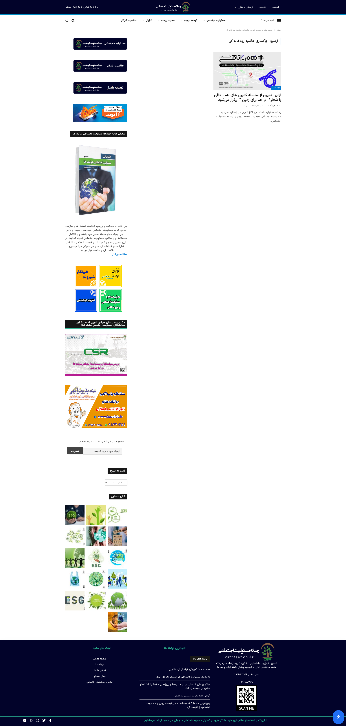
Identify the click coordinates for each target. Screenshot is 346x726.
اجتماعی (275, 7)
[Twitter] (44, 721)
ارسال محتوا (71, 7)
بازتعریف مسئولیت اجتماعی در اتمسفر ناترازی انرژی (183, 677)
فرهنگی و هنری (245, 7)
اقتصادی (262, 7)
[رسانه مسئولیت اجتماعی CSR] (173, 7)
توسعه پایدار (190, 20)
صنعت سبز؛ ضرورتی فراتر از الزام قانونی (189, 669)
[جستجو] (73, 20)
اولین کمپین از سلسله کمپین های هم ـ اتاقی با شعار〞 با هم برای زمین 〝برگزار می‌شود (247, 98)
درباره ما (94, 7)
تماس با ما (83, 7)
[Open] (338, 717)
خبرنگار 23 (271, 105)
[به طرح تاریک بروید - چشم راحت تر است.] (67, 20)
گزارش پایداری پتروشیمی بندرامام (192, 696)
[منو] (279, 20)
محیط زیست (168, 20)
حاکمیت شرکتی (128, 20)
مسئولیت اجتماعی (216, 20)
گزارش (149, 20)
